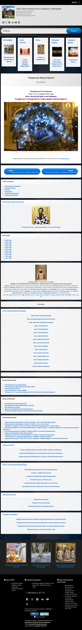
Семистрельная (47, 293)
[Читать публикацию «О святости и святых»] (73, 52)
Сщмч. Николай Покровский (41, 342)
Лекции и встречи (8, 445)
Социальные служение (11, 195)
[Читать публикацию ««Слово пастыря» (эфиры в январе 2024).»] (25, 52)
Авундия (44, 289)
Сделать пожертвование (12, 193)
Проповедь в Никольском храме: (13, 202)
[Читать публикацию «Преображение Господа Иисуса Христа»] (9, 49)
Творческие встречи (9, 495)
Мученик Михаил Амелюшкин (41, 366)
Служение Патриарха (33, 580)
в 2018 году (8, 251)
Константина (8, 291)
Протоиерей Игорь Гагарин (12, 388)
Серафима (27, 291)
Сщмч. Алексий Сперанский (41, 339)
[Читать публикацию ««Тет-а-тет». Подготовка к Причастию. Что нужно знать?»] (57, 52)
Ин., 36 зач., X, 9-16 (11, 295)
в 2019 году (8, 249)
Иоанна (68, 289)
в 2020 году (8, 247)
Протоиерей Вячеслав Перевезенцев (15, 403)
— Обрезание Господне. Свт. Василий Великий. (41, 227)
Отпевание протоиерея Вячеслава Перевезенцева (41, 476)
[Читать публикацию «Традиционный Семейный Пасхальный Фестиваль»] (16, 553)
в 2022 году (8, 244)
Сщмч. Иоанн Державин (41, 329)
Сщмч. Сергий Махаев (41, 349)
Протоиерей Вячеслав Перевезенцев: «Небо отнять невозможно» (41, 486)
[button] (76, 126)
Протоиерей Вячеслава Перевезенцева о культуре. (19, 405)
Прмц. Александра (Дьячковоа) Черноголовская (41, 319)
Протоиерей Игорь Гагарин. (12, 407)
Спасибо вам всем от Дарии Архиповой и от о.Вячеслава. (41, 483)
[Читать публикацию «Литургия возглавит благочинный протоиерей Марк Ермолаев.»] (65, 553)
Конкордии (53, 289)
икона (61, 285)
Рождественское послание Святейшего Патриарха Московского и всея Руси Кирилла (41, 519)
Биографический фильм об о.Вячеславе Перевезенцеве (41, 469)
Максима (56, 285)
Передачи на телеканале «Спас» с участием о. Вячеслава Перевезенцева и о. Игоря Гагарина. (32, 426)
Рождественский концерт (41, 499)
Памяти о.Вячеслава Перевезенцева (14, 465)
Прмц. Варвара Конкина (41, 363)
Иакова (49, 291)
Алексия (62, 291)
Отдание (6, 285)
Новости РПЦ (10, 580)
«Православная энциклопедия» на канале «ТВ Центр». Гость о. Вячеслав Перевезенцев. (30, 422)
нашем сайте (64, 158)
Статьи (37, 40)
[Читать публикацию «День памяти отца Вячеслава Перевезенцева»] (41, 553)
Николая (44, 291)
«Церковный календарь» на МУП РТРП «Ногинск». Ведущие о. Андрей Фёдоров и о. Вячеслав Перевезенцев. (36, 438)
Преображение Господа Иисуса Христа (9, 59)
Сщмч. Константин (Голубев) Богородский (41, 322)
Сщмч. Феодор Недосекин (41, 359)
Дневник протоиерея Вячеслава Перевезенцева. (19, 409)
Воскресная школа (10, 188)
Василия (75, 291)
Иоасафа (73, 289)
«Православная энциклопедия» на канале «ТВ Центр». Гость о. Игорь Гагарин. (27, 424)
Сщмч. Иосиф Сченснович (41, 353)
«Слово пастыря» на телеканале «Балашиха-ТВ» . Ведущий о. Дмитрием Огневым (28, 436)
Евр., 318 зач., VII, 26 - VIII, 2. (60, 295)
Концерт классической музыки (41, 503)
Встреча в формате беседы (41, 450)
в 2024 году (8, 240)
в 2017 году (8, 252)
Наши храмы (8, 191)
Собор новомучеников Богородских (14, 311)
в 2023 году (8, 242)
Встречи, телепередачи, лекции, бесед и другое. (19, 433)
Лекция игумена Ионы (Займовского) (41, 456)
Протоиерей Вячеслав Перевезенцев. (16, 385)
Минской (14, 293)
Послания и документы (10, 514)
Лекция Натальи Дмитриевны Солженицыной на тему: (41, 453)
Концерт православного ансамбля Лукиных (41, 506)
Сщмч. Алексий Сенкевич (41, 332)
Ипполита (33, 289)
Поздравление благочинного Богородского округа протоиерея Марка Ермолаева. (41, 526)
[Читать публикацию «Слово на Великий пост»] (41, 49)
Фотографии (7, 40)
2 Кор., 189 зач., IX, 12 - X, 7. (29, 295)
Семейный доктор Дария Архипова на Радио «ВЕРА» (20, 386)
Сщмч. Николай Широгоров (41, 356)
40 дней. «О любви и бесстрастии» (41, 473)
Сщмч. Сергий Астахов (41, 326)
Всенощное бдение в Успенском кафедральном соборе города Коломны (71, 599)
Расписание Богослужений (12, 186)
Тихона (70, 287)
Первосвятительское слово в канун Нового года (41, 529)
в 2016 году (8, 254)
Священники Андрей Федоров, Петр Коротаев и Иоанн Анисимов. (24, 411)
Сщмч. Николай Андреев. (41, 346)
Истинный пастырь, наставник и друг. (41, 479)
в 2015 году (8, 256)
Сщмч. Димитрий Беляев (41, 336)
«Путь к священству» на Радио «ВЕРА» (16, 390)
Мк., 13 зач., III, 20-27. (43, 295)
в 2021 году (8, 245)
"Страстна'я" (33, 293)
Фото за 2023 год (41, 82)
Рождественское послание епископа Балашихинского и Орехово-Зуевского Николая (41, 522)
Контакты (7, 190)
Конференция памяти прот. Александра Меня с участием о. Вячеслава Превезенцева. (30, 435)
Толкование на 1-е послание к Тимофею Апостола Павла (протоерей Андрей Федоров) (30, 392)
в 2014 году (8, 258)
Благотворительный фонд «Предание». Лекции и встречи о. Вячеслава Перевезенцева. (30, 431)
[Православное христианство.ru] (44, 615)
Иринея (39, 289)
